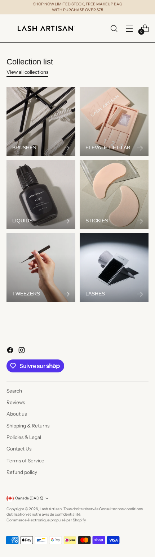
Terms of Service (25, 460)
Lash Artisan (51, 509)
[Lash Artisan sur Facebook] (10, 351)
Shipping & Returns (27, 426)
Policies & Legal (23, 437)
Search (14, 391)
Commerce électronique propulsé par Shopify (46, 520)
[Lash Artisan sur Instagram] (22, 351)
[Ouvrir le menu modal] (129, 28)
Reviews (15, 402)
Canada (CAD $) (29, 498)
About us (16, 414)
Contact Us (18, 449)
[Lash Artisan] (46, 28)
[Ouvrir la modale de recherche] (113, 28)
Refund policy (21, 472)
